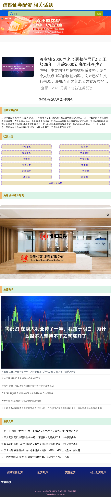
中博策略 (84, 158)
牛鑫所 (26, 158)
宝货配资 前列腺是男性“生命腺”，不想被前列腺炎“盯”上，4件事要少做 (40, 437)
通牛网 (84, 164)
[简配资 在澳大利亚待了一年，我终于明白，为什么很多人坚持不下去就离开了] (55, 331)
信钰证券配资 (15, 472)
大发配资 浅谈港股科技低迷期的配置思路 (21, 400)
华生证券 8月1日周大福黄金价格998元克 (20, 378)
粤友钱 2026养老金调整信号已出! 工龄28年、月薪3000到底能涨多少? (73, 61)
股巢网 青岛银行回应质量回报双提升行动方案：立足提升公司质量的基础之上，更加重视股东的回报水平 (51, 408)
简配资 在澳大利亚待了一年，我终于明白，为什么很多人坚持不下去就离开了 (38, 371)
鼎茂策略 (26, 152)
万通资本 (84, 170)
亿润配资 (26, 170)
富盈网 (84, 176)
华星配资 (84, 152)
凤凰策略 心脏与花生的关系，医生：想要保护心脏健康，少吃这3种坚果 (41, 443)
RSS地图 (62, 491)
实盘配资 (70, 472)
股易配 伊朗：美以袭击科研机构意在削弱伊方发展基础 (27, 385)
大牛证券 (26, 164)
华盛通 (26, 176)
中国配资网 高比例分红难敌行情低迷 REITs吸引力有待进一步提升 (38, 456)
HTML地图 (71, 491)
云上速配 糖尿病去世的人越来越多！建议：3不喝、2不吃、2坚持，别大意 (42, 450)
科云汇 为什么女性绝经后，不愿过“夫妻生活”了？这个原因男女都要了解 (41, 430)
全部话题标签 (55, 182)
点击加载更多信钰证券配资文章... (55, 99)
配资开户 (42, 472)
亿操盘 (84, 146)
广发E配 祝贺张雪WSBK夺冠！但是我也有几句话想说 (27, 393)
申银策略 (26, 146)
